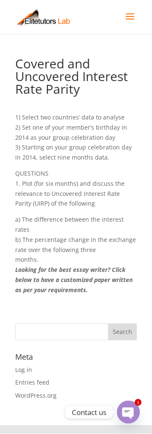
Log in (23, 370)
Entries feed (32, 382)
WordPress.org (36, 395)
